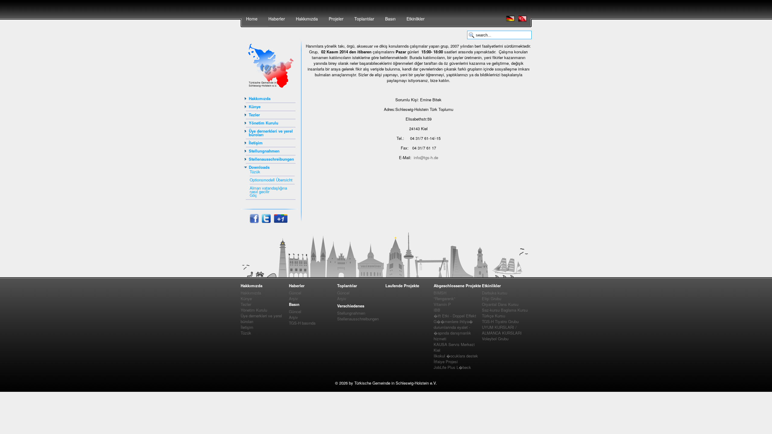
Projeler (336, 19)
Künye (255, 106)
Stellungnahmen (264, 151)
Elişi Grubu (491, 298)
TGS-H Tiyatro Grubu (500, 321)
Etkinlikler (416, 19)
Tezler (254, 115)
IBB (437, 310)
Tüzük (255, 172)
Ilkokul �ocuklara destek (456, 356)
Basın (390, 19)
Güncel (295, 293)
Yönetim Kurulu (263, 123)
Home (252, 19)
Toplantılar (364, 19)
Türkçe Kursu (493, 316)
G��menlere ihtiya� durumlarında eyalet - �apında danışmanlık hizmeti (453, 330)
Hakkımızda (307, 19)
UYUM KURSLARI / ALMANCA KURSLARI (502, 330)
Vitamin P (442, 304)
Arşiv (293, 298)
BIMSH (440, 293)
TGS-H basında (302, 323)
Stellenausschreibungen (271, 159)
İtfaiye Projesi (446, 361)
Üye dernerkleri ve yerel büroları (271, 132)
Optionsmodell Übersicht (271, 180)
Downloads (259, 167)
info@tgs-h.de (426, 157)
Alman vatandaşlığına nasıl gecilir (268, 189)
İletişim (256, 143)
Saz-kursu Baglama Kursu (505, 310)
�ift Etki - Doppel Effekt (455, 316)
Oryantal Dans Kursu (500, 304)
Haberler (276, 19)
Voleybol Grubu (495, 338)
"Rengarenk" (444, 298)
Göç (253, 195)
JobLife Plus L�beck (452, 367)
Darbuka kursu (494, 293)
